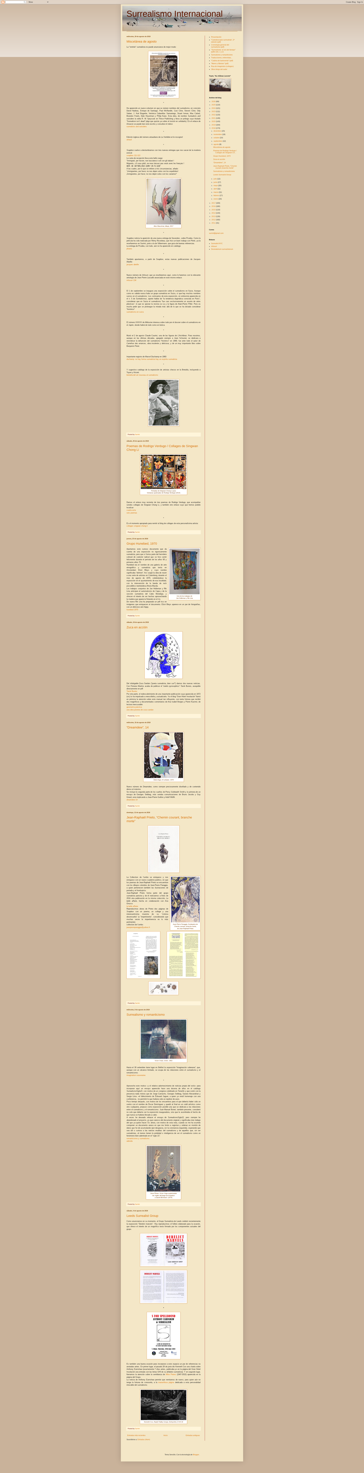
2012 (214, 220)
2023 (214, 111)
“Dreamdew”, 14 (138, 727)
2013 (214, 216)
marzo (216, 192)
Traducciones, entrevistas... (221, 58)
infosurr (214, 246)
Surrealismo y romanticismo (146, 1014)
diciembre (218, 131)
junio (216, 182)
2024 (214, 108)
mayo (216, 186)
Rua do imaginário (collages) (222, 66)
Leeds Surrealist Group (142, 1216)
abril (215, 189)
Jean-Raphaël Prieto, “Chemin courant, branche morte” (225, 167)
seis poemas (132, 513)
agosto (216, 144)
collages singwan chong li (137, 526)
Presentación (216, 37)
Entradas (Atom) (143, 1440)
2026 (214, 102)
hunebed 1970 (132, 610)
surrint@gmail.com (216, 233)
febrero (217, 195)
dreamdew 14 (132, 800)
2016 (214, 206)
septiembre (218, 141)
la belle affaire (132, 906)
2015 (214, 210)
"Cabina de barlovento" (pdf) (222, 61)
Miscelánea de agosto (142, 41)
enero (216, 199)
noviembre (218, 134)
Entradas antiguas (193, 1435)
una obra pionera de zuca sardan (140, 710)
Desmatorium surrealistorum (222, 249)
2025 (214, 105)
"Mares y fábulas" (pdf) (219, 64)
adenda (130, 1141)
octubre (217, 138)
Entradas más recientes (136, 1435)
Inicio (166, 1435)
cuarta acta (131, 510)
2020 (214, 121)
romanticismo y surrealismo (138, 1138)
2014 (214, 213)
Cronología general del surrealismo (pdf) (220, 46)
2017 (214, 203)
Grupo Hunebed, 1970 (142, 543)
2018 (214, 128)
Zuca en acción (137, 627)
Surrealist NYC (217, 243)
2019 (214, 125)
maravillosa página (166, 1382)
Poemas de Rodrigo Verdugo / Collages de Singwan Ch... (225, 152)
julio (215, 179)
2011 (214, 223)
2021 (214, 118)
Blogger (196, 1455)
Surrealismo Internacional (175, 14)
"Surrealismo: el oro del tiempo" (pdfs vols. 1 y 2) (223, 51)
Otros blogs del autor (219, 69)
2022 (214, 115)
